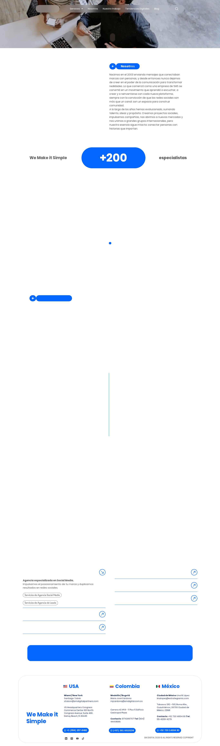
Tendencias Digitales (137, 8)
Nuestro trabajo (111, 8)
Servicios (75, 8)
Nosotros (93, 8)
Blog (156, 8)
